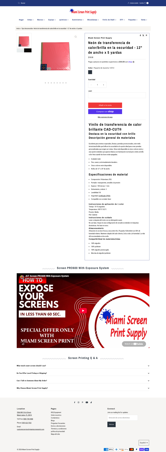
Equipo (51, 19)
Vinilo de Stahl (109, 19)
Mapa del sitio (55, 434)
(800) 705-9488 (28, 419)
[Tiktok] (91, 402)
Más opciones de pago (105, 117)
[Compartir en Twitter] (143, 35)
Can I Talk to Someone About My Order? (32, 381)
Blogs (53, 421)
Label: (90, 91)
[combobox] (49, 3)
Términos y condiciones (59, 429)
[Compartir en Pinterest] (146, 35)
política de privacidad (58, 431)
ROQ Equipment (56, 412)
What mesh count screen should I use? (31, 366)
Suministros (77, 19)
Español (143, 443)
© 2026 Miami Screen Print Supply (28, 449)
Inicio (18, 28)
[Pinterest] (82, 402)
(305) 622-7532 (26, 423)
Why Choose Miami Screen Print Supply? (32, 388)
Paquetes (132, 19)
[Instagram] (78, 402)
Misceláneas (92, 19)
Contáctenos (55, 418)
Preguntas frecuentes (58, 423)
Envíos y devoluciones (58, 426)
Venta (143, 19)
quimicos (63, 19)
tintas (30, 19)
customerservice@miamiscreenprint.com (30, 429)
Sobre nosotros (56, 415)
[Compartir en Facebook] (140, 35)
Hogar (21, 19)
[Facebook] (74, 402)
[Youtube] (87, 402)
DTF (122, 19)
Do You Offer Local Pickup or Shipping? (32, 373)
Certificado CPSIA (104, 196)
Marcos (40, 19)
